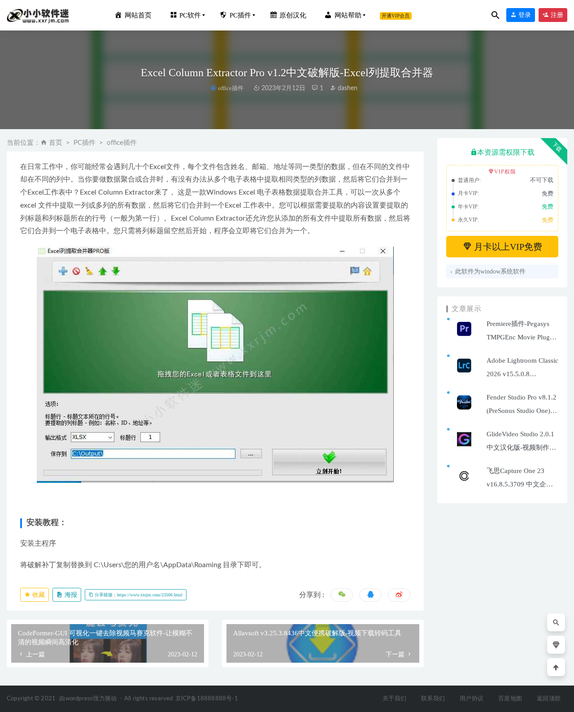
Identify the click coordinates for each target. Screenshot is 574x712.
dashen (346, 88)
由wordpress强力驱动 (88, 699)
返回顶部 (549, 699)
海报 (70, 594)
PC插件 (85, 142)
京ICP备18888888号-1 (206, 699)
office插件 (230, 88)
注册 (556, 15)
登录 (524, 15)
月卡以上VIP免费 (507, 247)
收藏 (37, 594)
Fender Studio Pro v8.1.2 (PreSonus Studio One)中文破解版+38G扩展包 (522, 411)
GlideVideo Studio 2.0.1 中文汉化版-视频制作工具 (521, 447)
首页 (55, 142)
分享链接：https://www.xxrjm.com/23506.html (138, 594)
